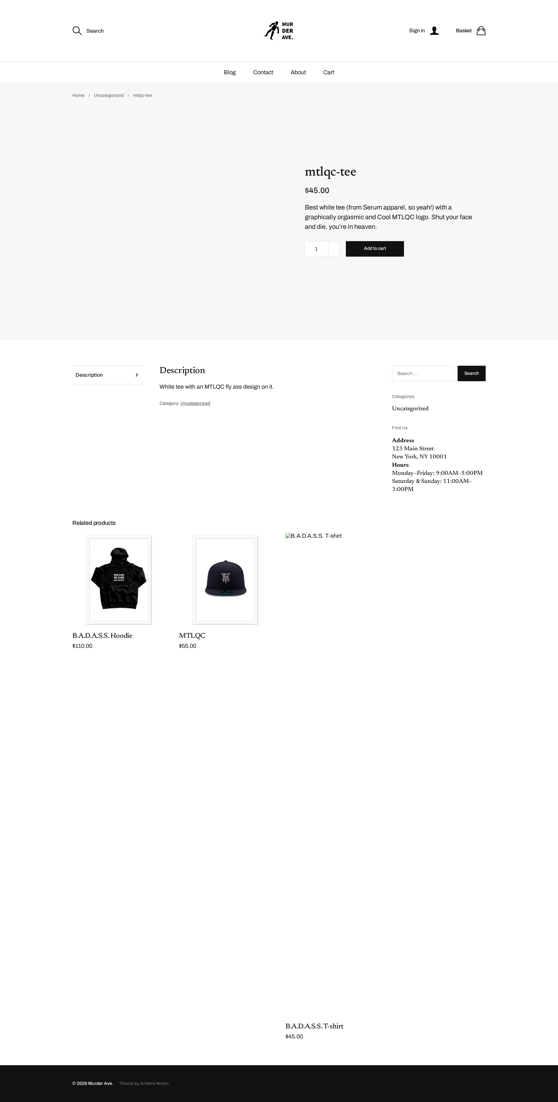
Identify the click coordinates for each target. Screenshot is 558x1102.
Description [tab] (89, 375)
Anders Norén (154, 1083)
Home (78, 95)
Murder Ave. (100, 1083)
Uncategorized (109, 95)
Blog (230, 72)
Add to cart (375, 248)
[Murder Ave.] (279, 30)
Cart (328, 72)
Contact (263, 72)
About (298, 72)
